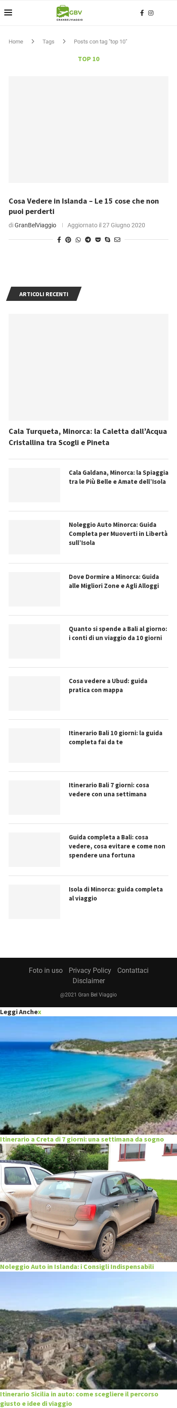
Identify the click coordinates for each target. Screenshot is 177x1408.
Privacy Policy (90, 970)
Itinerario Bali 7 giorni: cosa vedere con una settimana (109, 789)
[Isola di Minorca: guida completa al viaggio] (34, 902)
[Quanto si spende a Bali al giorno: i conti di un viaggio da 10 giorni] (34, 641)
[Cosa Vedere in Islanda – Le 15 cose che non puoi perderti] (88, 129)
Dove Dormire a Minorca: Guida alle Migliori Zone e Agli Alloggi (114, 581)
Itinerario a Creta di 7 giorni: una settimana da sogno (82, 1139)
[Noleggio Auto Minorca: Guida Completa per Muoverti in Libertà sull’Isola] (34, 537)
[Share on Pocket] (98, 239)
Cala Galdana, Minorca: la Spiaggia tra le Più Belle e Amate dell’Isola (118, 477)
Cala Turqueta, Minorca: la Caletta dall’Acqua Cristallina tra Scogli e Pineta (88, 436)
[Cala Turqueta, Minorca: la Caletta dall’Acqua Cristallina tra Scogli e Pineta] (88, 367)
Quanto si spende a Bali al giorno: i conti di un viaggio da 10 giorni (118, 633)
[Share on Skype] (107, 239)
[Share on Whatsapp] (78, 239)
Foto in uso (46, 970)
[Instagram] (150, 12)
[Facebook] (142, 12)
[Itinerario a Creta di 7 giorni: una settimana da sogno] (88, 1075)
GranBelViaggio (35, 225)
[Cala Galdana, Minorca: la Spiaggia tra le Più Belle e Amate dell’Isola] (34, 485)
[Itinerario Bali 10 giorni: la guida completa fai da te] (34, 745)
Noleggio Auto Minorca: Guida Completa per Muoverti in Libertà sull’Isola (118, 533)
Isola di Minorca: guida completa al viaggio (116, 893)
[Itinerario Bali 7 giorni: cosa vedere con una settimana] (34, 797)
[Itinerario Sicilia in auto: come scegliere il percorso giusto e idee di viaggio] (88, 1331)
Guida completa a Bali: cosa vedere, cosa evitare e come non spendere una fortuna (117, 846)
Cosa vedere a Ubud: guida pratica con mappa (108, 685)
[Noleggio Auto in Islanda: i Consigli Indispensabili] (88, 1203)
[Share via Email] (117, 239)
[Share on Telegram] (88, 239)
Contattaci (133, 970)
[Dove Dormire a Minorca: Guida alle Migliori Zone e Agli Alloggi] (34, 589)
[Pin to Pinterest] (68, 239)
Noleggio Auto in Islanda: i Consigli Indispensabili (77, 1266)
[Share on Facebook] (59, 239)
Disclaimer (89, 981)
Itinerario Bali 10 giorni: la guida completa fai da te (115, 737)
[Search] (168, 12)
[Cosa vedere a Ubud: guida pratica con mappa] (34, 693)
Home (16, 41)
